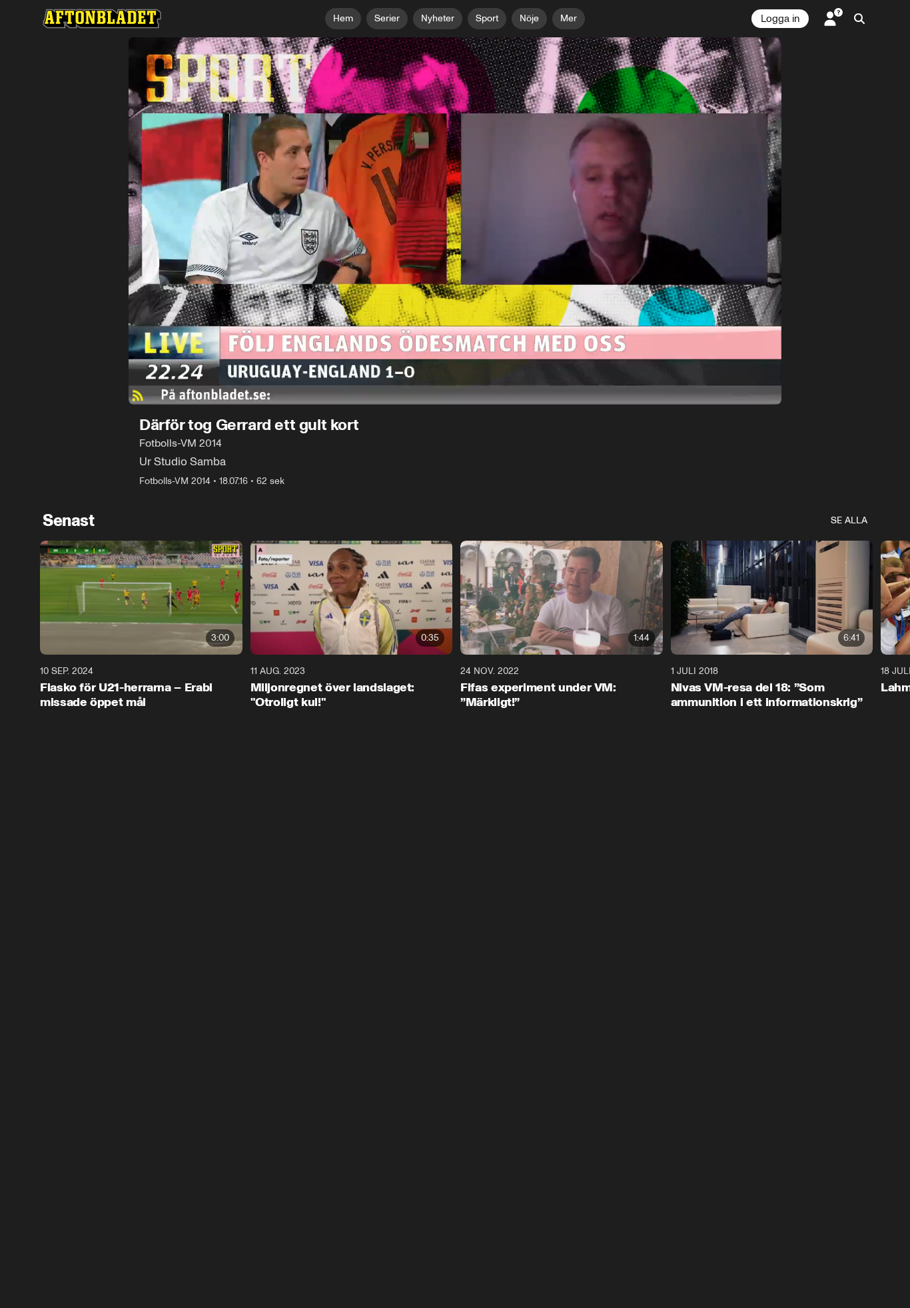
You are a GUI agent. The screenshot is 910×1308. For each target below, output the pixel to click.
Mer (568, 18)
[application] (455, 221)
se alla (849, 520)
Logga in (780, 19)
